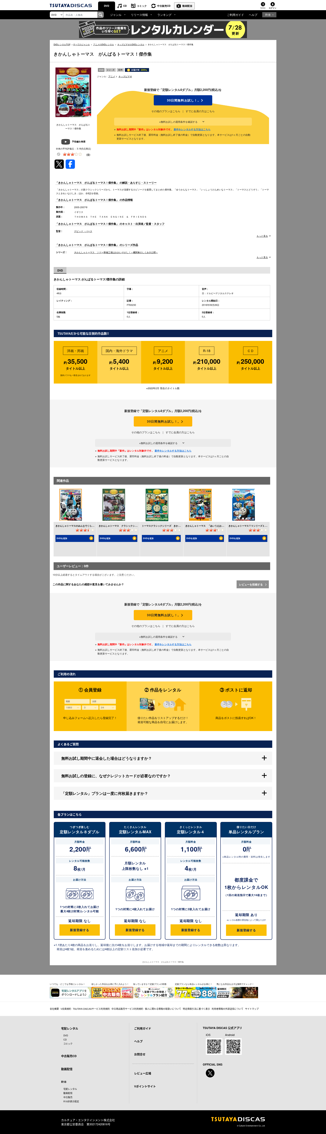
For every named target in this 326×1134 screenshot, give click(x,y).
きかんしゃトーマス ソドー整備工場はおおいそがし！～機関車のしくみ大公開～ (116, 252)
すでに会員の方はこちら (200, 111)
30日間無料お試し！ (183, 100)
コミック (142, 6)
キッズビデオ (125, 76)
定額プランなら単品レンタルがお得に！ (193, 983)
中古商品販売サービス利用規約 (127, 1008)
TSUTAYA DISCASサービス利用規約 (91, 1008)
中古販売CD (163, 6)
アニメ (111, 76)
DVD (106, 6)
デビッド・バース (83, 231)
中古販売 (67, 1097)
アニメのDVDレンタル (103, 44)
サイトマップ (252, 1008)
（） (88, 154)
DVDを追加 (62, 538)
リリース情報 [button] (139, 15)
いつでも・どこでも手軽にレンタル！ (67, 983)
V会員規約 (66, 1008)
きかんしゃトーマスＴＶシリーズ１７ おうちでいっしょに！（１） (263, 525)
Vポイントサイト (145, 1086)
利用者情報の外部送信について (227, 1008)
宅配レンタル (70, 1088)
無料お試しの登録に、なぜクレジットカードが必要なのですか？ (116, 775)
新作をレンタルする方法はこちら (192, 129)
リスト (263, 8)
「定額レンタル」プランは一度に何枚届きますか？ (104, 793)
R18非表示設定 (71, 1101)
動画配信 (187, 6)
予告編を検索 (78, 141)
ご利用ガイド (235, 15)
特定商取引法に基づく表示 (196, 1008)
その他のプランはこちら (165, 111)
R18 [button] (267, 15)
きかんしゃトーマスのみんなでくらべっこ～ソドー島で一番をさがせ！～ (92, 525)
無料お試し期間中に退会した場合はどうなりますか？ (106, 758)
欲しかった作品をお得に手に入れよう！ (110, 983)
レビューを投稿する (251, 584)
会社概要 (54, 1008)
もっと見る (262, 236)
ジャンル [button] (115, 15)
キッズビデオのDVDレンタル (130, 44)
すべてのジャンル (81, 44)
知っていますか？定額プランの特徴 (149, 983)
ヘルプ (253, 15)
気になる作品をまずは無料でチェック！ (235, 983)
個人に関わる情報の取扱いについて (163, 1008)
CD (125, 6)
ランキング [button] (164, 15)
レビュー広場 (142, 1073)
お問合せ (139, 1054)
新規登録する (79, 930)
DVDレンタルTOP (62, 44)
